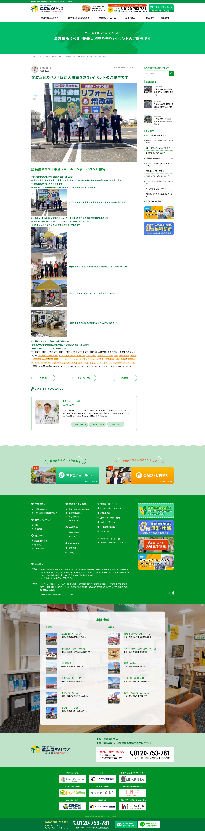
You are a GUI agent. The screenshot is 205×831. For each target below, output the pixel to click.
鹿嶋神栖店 (124, 355)
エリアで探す (39, 548)
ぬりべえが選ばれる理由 (79, 17)
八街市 (65, 572)
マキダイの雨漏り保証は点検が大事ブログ (159, 164)
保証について (74, 516)
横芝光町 (91, 572)
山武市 (77, 572)
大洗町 (45, 589)
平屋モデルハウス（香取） (94, 359)
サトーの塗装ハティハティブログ (157, 148)
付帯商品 (38, 529)
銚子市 (75, 569)
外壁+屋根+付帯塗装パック (45, 513)
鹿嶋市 (124, 584)
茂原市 (124, 572)
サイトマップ (105, 531)
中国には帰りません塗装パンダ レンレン (158, 195)
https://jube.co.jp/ (68, 355)
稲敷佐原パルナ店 (105, 355)
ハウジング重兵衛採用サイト (112, 542)
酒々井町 (82, 575)
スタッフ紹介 (74, 532)
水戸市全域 (71, 587)
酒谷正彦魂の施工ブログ (155, 153)
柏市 (53, 575)
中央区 (47, 572)
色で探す (38, 544)
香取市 (43, 569)
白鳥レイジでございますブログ (157, 176)
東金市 (71, 572)
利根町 (53, 587)
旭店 (116, 355)
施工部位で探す (40, 541)
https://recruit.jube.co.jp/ (122, 362)
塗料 (36, 525)
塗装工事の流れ (75, 513)
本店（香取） (91, 355)
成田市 (92, 569)
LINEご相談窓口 (107, 526)
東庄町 (61, 569)
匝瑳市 (85, 569)
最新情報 (72, 548)
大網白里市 (106, 572)
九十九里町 (116, 572)
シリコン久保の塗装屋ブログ (156, 135)
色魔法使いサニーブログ (154, 171)
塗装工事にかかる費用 (110, 517)
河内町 (60, 587)
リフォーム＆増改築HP (48, 355)
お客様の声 (105, 513)
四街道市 (58, 572)
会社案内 (73, 527)
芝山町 (98, 572)
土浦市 (80, 584)
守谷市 (96, 584)
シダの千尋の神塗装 (153, 201)
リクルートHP (102, 362)
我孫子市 (58, 575)
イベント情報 (73, 543)
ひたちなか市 (106, 587)
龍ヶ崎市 (73, 584)
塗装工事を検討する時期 (79, 509)
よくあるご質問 (74, 520)
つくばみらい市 (63, 584)
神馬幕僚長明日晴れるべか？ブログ (159, 158)
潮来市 (118, 584)
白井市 (66, 575)
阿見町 (47, 587)
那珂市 (114, 587)
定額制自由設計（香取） (116, 359)
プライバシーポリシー (109, 538)
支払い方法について (109, 522)
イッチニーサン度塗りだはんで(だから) (159, 182)
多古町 (55, 569)
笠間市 (120, 587)
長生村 (47, 575)
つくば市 (50, 584)
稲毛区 (125, 569)
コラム (71, 552)
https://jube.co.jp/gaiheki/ (48, 362)
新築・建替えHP (56, 359)
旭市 (80, 569)
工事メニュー (131, 17)
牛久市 (43, 584)
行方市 (112, 584)
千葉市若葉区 (113, 569)
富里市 (98, 569)
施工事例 (150, 17)
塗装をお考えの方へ (50, 17)
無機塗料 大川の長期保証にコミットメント (159, 141)
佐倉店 (45, 359)
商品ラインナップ (43, 519)
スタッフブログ (74, 536)
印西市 (91, 575)
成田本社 (81, 355)
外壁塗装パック (40, 509)
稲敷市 (102, 584)
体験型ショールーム (107, 17)
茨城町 (52, 589)
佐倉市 (104, 569)
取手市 (90, 584)
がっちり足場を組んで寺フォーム (157, 189)
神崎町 (67, 569)
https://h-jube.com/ (74, 359)
